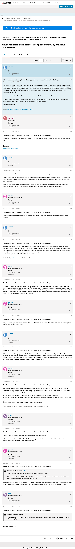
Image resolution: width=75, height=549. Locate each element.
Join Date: (11, 73)
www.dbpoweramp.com (10, 148)
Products (15, 2)
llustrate (6, 2)
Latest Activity (18, 55)
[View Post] (24, 471)
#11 (71, 463)
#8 (71, 347)
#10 (70, 428)
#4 (71, 209)
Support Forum (33, 2)
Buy (24, 2)
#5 (71, 240)
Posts (6, 55)
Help (45, 538)
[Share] (70, 74)
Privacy (60, 538)
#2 (71, 132)
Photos (29, 55)
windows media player (26, 109)
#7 (71, 316)
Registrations (46, 2)
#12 (71, 507)
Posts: (10, 75)
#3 (71, 171)
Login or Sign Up (65, 6)
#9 (71, 381)
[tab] (6, 55)
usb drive (16, 109)
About (56, 2)
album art (10, 109)
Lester (13, 258)
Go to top (69, 538)
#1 (71, 80)
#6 (71, 279)
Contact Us (53, 538)
